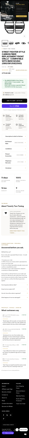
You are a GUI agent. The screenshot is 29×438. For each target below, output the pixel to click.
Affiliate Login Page (7, 389)
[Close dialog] (27, 1)
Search (4, 386)
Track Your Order (20, 403)
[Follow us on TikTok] (3, 418)
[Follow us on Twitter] (7, 415)
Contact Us (5, 395)
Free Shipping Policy (20, 387)
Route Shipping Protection (20, 399)
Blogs (3, 400)
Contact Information (7, 403)
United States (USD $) (8, 424)
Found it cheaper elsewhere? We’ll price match (14, 109)
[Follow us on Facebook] (3, 415)
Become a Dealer (6, 392)
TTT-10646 (10, 66)
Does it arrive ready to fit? (8, 289)
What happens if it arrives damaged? (10, 297)
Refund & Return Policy (20, 392)
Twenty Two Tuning (9, 48)
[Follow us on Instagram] (10, 415)
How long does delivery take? (9, 285)
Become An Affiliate (7, 406)
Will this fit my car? (6, 252)
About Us (4, 397)
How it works (19, 86)
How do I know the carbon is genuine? (11, 293)
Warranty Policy (20, 396)
